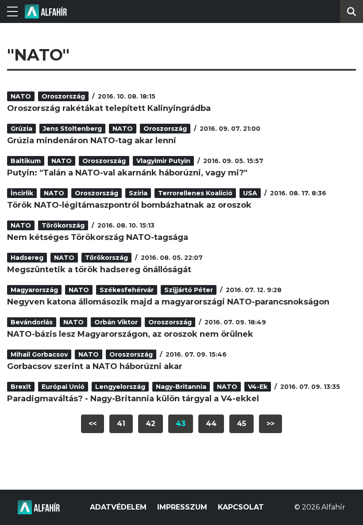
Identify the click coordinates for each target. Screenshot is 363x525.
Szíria (138, 193)
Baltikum (26, 161)
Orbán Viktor (116, 322)
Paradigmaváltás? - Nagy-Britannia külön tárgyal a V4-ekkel (133, 398)
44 (211, 423)
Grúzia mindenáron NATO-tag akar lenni (91, 140)
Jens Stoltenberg (72, 129)
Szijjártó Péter (188, 290)
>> (270, 423)
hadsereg (27, 258)
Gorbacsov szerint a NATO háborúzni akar (94, 366)
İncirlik (22, 193)
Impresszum (182, 507)
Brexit (21, 387)
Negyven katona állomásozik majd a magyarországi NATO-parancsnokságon (168, 302)
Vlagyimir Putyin (163, 161)
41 (121, 423)
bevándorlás (32, 322)
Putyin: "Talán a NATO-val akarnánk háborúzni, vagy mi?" (127, 173)
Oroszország (63, 96)
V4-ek (257, 387)
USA (250, 193)
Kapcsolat (241, 507)
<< (93, 423)
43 (180, 423)
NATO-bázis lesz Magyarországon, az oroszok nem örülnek (130, 334)
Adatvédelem (118, 507)
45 (241, 423)
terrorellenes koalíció (195, 193)
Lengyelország (120, 387)
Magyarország (34, 290)
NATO (21, 96)
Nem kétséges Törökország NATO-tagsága (97, 237)
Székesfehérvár (127, 290)
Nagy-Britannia (181, 387)
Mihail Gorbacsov (39, 354)
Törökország (63, 225)
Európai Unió (63, 387)
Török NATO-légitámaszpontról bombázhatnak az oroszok (129, 205)
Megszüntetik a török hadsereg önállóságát (99, 269)
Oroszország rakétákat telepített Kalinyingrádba (109, 108)
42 (150, 423)
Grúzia (21, 129)
